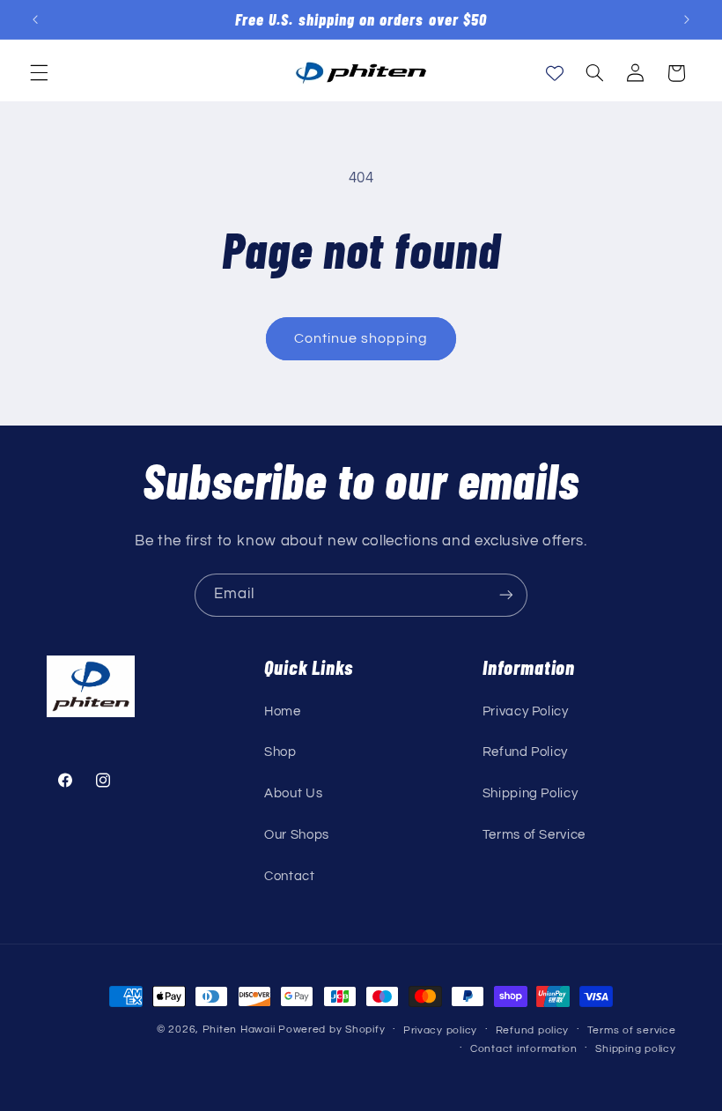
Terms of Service (534, 834)
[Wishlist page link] (555, 73)
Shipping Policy (530, 793)
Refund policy (533, 1030)
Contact (289, 876)
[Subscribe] (506, 595)
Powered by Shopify (331, 1029)
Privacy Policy (526, 711)
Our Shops (296, 834)
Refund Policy (525, 752)
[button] (38, 73)
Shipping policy (635, 1049)
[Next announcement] (686, 19)
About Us (293, 793)
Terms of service (631, 1030)
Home (282, 711)
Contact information (524, 1049)
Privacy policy (440, 1030)
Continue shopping (361, 338)
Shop (280, 752)
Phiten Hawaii (239, 1029)
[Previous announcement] (35, 19)
